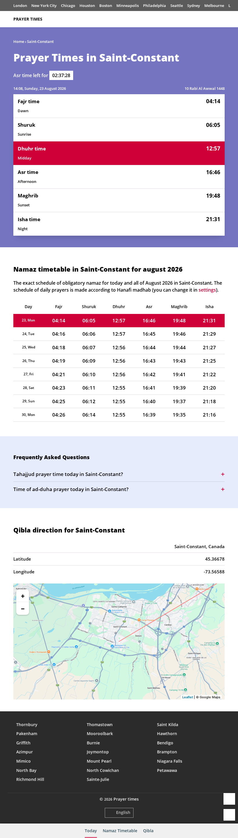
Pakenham (26, 733)
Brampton (167, 752)
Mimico (23, 761)
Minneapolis (127, 5)
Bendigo (165, 743)
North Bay (26, 770)
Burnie (93, 743)
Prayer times (27, 19)
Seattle (176, 5)
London (20, 5)
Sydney (193, 5)
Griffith (23, 743)
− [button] (23, 608)
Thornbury (26, 724)
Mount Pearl (99, 761)
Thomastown (100, 724)
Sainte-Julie (98, 779)
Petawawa (167, 770)
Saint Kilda (167, 724)
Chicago (68, 5)
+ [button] (23, 595)
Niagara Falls (169, 761)
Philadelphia (154, 5)
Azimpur (24, 752)
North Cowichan (103, 770)
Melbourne (214, 5)
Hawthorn (167, 733)
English (123, 812)
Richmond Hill (30, 779)
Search (222, 19)
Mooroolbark (100, 733)
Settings (229, 815)
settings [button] (207, 290)
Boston (105, 5)
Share (229, 799)
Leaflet (187, 697)
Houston (87, 5)
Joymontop (98, 752)
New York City (44, 5)
